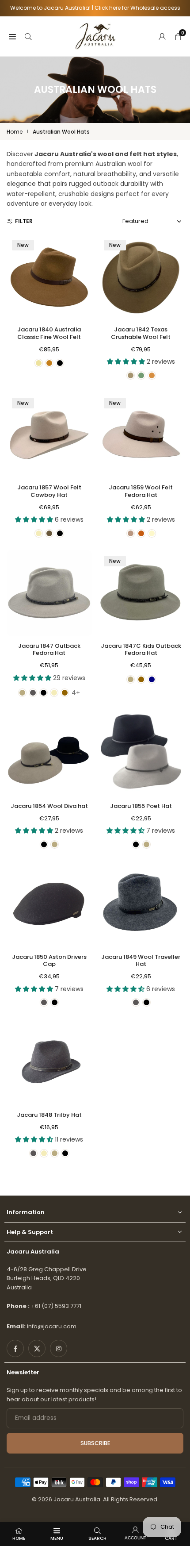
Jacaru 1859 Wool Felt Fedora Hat (141, 491)
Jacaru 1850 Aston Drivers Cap (49, 961)
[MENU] (12, 36)
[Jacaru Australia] (95, 35)
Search (97, 1538)
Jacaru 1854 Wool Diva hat (49, 806)
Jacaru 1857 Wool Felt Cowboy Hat (49, 491)
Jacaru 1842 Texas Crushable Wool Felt (141, 333)
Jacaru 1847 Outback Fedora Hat (49, 650)
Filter (24, 221)
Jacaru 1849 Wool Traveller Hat (140, 961)
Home (15, 131)
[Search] (28, 36)
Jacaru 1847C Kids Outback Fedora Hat (141, 650)
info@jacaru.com (51, 1326)
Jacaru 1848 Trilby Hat (49, 1115)
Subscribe (95, 1443)
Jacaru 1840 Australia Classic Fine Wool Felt (49, 333)
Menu (56, 1538)
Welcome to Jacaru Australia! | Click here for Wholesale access (95, 8)
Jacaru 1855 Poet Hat (141, 806)
